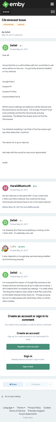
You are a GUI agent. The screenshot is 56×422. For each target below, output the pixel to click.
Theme (20, 407)
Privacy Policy (34, 407)
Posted (19, 49)
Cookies (47, 407)
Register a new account (28, 347)
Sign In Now (28, 366)
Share (14, 384)
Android (18, 35)
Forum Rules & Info (28, 414)
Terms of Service (17, 411)
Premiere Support (36, 411)
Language (8, 407)
